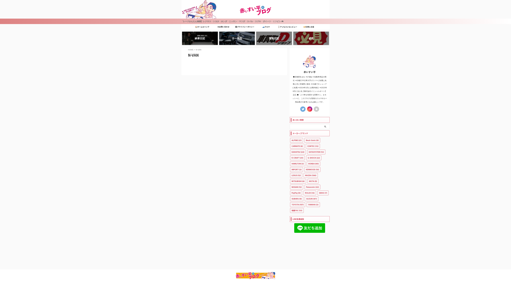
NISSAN (297, 187)
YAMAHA (313, 204)
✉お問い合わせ (223, 27)
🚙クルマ (266, 27)
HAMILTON (298, 163)
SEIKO (323, 193)
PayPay (296, 193)
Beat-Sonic (312, 140)
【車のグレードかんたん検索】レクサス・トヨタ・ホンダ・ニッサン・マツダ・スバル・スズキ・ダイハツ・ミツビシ (214, 21)
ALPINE (297, 140)
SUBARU (297, 198)
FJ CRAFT (297, 158)
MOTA (313, 181)
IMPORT (297, 169)
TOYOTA (298, 204)
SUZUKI (311, 198)
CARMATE (297, 146)
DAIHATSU (298, 152)
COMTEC (312, 146)
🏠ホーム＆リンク (202, 27)
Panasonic (312, 187)
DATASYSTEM (316, 152)
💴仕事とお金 (308, 27)
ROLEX (310, 193)
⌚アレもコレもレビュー (287, 27)
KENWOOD (312, 169)
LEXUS (296, 175)
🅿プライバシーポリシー (244, 27)
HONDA (313, 163)
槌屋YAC (297, 210)
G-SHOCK (314, 158)
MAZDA (310, 175)
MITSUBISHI (298, 181)
